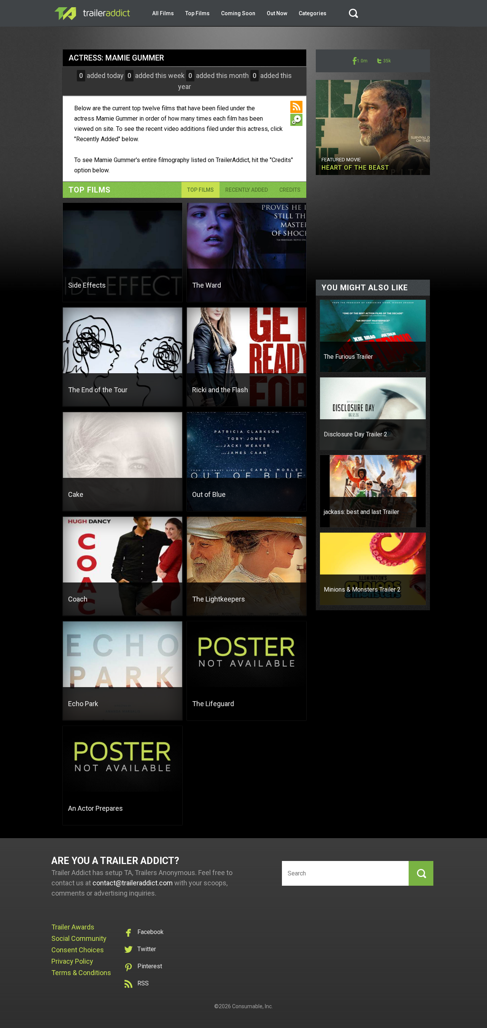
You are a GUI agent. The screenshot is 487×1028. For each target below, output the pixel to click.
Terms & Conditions (81, 973)
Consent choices (77, 950)
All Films (163, 13)
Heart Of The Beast (355, 167)
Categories (312, 13)
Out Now (277, 13)
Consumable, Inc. (252, 1006)
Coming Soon (238, 13)
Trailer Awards (72, 927)
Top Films (197, 13)
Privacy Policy (72, 961)
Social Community (79, 938)
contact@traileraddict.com (132, 883)
